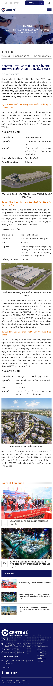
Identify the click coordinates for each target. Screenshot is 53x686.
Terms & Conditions (10, 683)
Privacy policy (24, 683)
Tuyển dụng (41, 658)
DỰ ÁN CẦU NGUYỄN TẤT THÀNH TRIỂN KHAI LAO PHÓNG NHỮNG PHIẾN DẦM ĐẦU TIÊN (34, 609)
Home (7, 30)
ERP (16, 3)
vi (49, 3)
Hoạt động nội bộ (21, 56)
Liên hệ (40, 661)
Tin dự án (5, 56)
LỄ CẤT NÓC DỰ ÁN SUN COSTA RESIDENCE (29, 521)
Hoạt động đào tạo (42, 56)
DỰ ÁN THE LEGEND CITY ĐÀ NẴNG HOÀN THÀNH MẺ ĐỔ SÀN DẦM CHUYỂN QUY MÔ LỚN (30, 563)
